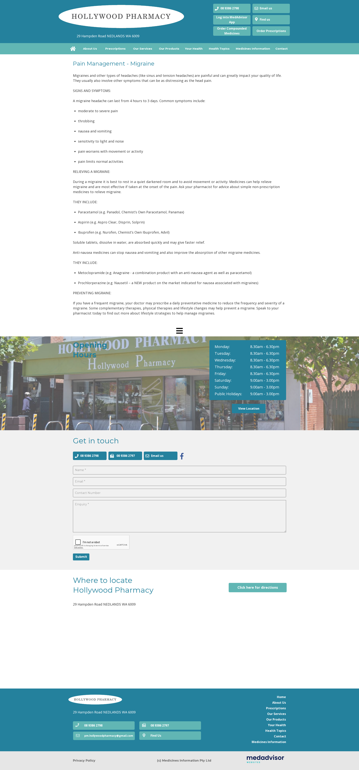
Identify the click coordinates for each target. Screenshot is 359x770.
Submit (81, 557)
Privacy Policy (84, 760)
